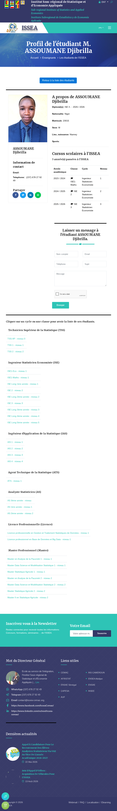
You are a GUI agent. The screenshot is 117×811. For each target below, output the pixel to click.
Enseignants (49, 57)
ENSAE (91, 685)
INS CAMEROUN (96, 672)
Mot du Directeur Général (25, 661)
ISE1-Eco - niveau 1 (17, 371)
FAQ (82, 802)
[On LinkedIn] (30, 195)
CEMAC (64, 672)
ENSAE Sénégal (68, 685)
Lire (37, 682)
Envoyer (60, 305)
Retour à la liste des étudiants (58, 80)
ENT (103, 2)
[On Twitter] (23, 195)
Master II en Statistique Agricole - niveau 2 (27, 597)
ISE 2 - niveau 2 (15, 390)
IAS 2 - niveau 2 (15, 448)
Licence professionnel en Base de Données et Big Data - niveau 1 (39, 539)
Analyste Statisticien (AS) (24, 491)
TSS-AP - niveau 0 (16, 338)
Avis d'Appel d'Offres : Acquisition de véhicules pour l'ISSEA (38, 774)
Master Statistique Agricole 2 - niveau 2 (26, 591)
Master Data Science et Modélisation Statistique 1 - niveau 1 (36, 565)
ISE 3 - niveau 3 (15, 403)
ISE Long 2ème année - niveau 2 (23, 397)
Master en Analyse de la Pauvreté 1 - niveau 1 (29, 559)
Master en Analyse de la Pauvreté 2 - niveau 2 (29, 578)
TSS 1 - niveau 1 (15, 345)
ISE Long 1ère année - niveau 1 (22, 384)
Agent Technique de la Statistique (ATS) (33, 472)
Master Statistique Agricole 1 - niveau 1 (26, 572)
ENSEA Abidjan (95, 678)
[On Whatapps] (38, 195)
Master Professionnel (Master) (28, 550)
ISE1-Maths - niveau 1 (18, 377)
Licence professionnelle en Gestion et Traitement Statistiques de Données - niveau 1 (48, 533)
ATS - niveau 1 (14, 481)
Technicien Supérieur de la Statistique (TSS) (36, 330)
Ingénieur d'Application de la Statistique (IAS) (37, 433)
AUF (63, 697)
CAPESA (65, 691)
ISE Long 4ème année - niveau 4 (23, 416)
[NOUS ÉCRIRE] (5, 796)
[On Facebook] (15, 195)
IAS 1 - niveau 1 (15, 442)
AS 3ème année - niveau (19, 500)
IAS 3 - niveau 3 (15, 455)
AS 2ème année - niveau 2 (20, 513)
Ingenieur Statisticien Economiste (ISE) (33, 362)
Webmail (73, 802)
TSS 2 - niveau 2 (15, 351)
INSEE (91, 691)
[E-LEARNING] (5, 805)
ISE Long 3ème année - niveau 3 (23, 409)
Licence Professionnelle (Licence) (30, 524)
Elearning (106, 802)
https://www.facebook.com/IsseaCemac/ (32, 705)
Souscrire (101, 633)
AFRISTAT (66, 678)
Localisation (93, 802)
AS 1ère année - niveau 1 (19, 507)
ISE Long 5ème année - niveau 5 (23, 422)
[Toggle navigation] (109, 27)
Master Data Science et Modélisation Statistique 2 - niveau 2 (36, 584)
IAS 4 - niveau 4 (15, 461)
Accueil (34, 57)
